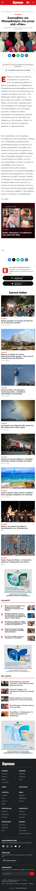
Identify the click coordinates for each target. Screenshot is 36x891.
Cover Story (5, 782)
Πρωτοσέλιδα (6, 808)
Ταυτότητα (22, 825)
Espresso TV (23, 808)
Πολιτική (4, 776)
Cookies (31, 883)
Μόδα (3, 804)
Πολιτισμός (23, 787)
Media (20, 779)
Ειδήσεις (5, 771)
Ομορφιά (4, 795)
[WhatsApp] (18, 55)
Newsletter (5, 827)
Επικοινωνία (22, 827)
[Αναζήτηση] (33, 2)
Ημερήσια (22, 795)
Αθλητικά (4, 811)
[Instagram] (7, 846)
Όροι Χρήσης (22, 830)
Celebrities (22, 774)
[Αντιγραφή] (26, 55)
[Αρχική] (8, 764)
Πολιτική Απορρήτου (21, 883)
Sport (4, 787)
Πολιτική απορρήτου (25, 833)
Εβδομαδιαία (22, 798)
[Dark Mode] (28, 2)
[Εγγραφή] (32, 873)
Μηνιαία (21, 801)
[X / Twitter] (13, 55)
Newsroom (22, 28)
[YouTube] (15, 846)
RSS (3, 830)
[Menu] (2, 2)
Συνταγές (4, 801)
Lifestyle (5, 792)
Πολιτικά (4, 817)
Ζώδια (21, 792)
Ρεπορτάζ (4, 774)
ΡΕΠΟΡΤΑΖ (18, 14)
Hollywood (22, 776)
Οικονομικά (5, 814)
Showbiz (22, 771)
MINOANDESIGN (21, 888)
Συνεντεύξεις (22, 814)
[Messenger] (22, 55)
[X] (11, 846)
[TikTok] (19, 846)
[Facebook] (9, 55)
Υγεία (3, 798)
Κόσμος (4, 779)
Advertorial (5, 825)
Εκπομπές (22, 811)
